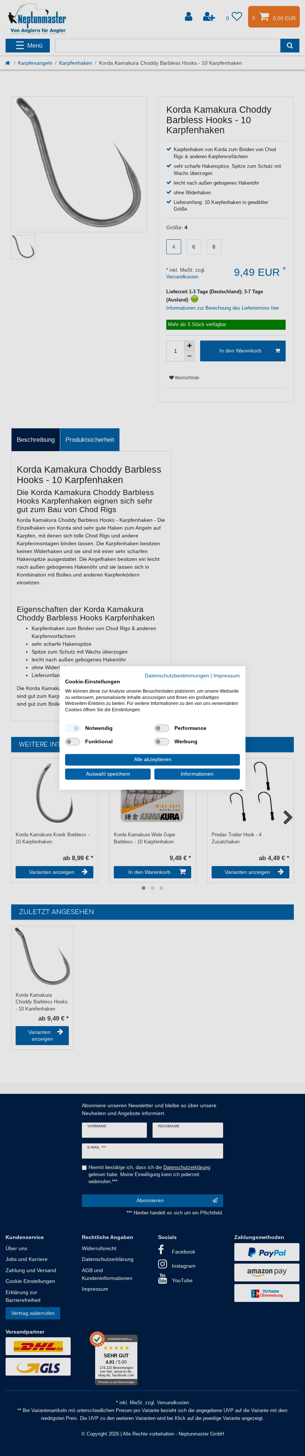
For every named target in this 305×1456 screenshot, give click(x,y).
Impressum (227, 675)
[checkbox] (72, 728)
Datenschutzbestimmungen (177, 675)
